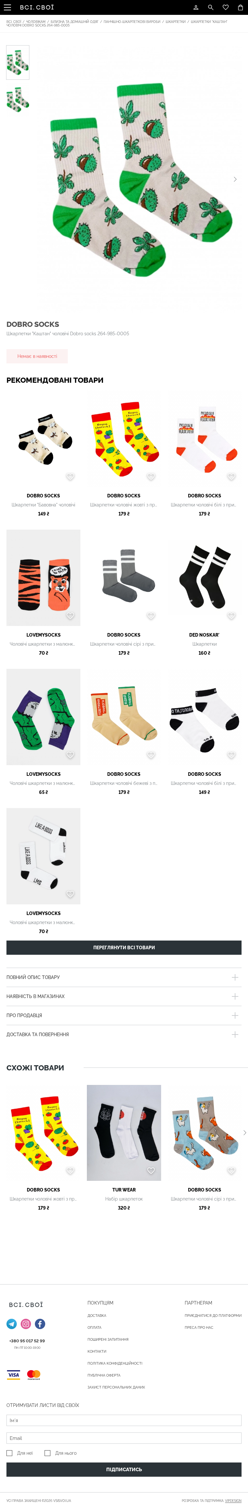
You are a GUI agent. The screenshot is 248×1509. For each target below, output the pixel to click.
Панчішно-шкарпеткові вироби (132, 22)
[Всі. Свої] (38, 7)
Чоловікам (36, 22)
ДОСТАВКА (97, 1316)
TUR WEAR (124, 1189)
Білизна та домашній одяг (74, 22)
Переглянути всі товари (124, 947)
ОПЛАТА (94, 1328)
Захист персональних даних (116, 1387)
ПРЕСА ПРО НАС (199, 1328)
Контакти (97, 1351)
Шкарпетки (176, 22)
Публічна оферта (104, 1375)
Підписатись (124, 1470)
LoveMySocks (43, 635)
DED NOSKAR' (204, 635)
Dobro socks (32, 324)
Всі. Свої (13, 22)
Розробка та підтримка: (212, 1501)
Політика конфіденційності (115, 1363)
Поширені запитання (108, 1339)
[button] (235, 179)
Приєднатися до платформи (213, 1316)
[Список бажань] (225, 7)
